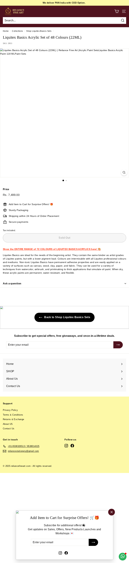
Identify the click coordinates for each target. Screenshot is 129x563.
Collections (17, 31)
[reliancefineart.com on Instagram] (60, 552)
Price (6, 189)
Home (6, 31)
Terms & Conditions (13, 415)
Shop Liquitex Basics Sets (38, 31)
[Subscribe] (93, 542)
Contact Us (8, 428)
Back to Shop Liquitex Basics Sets (67, 317)
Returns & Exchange (13, 419)
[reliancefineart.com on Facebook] (66, 552)
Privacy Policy (10, 410)
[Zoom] (124, 172)
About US (8, 424)
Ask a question (12, 283)
